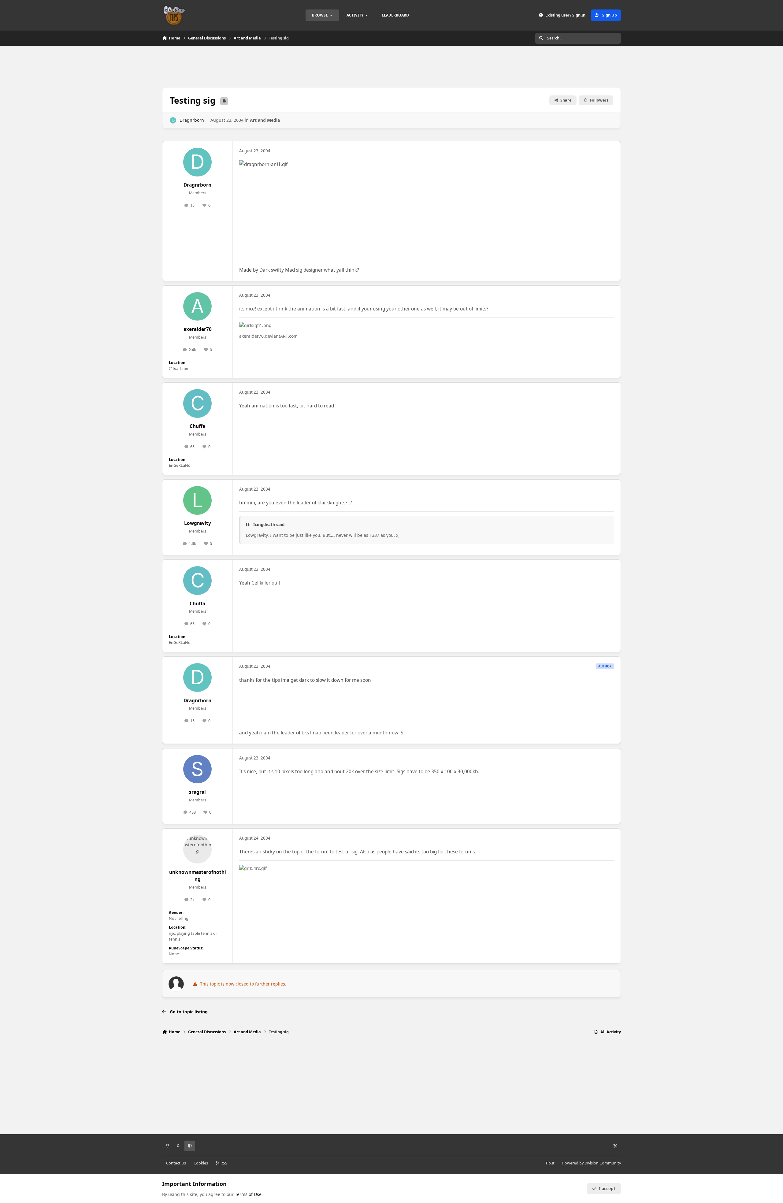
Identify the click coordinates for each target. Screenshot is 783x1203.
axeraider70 (198, 329)
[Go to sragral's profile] (197, 769)
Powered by (591, 1163)
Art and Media (265, 120)
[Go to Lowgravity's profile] (197, 500)
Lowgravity (197, 523)
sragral (197, 792)
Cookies (201, 1163)
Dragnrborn (192, 120)
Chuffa (197, 426)
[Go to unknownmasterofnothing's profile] (197, 849)
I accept (607, 1188)
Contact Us (176, 1163)
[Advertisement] (391, 66)
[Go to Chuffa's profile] (197, 403)
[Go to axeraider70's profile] (197, 306)
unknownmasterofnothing (197, 875)
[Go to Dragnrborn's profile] (173, 120)
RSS (223, 1163)
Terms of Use (248, 1194)
